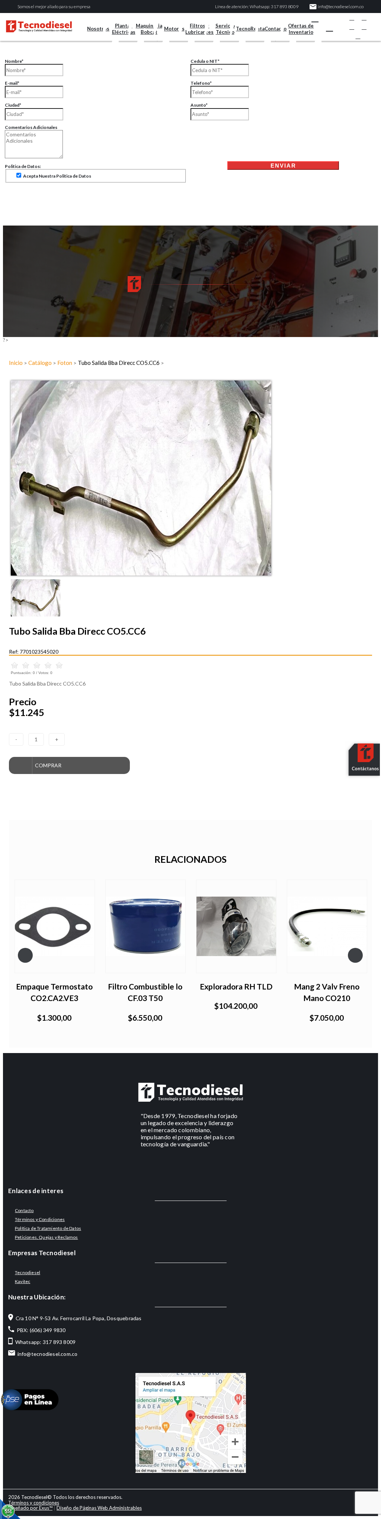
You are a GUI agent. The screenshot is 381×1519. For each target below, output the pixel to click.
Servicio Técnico (225, 29)
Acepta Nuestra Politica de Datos (56, 176)
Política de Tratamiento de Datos (48, 1228)
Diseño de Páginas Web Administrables (99, 1508)
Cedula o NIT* (205, 61)
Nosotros (98, 29)
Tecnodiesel (27, 1272)
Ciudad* (13, 105)
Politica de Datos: (23, 166)
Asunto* (199, 105)
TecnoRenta (250, 29)
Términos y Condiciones (40, 1219)
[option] (190, 478)
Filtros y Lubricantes (199, 29)
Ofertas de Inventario (301, 29)
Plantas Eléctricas (123, 29)
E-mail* (12, 83)
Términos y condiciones (33, 1503)
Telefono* (201, 83)
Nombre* (14, 61)
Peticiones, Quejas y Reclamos (46, 1237)
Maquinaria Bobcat (149, 29)
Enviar (283, 165)
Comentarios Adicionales (31, 127)
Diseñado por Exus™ (30, 1508)
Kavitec (22, 1281)
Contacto (275, 29)
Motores (174, 29)
